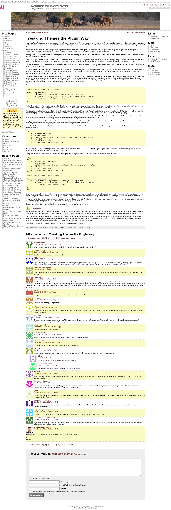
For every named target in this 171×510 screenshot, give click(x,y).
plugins (45, 227)
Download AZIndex (8, 132)
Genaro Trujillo (40, 333)
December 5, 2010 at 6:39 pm (44, 252)
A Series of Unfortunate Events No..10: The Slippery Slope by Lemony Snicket (12, 189)
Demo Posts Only (9, 176)
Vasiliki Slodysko (41, 242)
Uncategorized (8, 149)
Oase (36, 290)
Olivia (40, 356)
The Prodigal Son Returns (12, 161)
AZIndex (6, 36)
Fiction (5, 143)
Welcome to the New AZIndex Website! (10, 173)
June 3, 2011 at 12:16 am (42, 269)
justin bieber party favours (44, 418)
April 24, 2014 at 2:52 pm (46, 358)
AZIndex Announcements (11, 141)
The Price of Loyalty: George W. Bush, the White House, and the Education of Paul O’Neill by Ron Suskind (13, 182)
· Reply (58, 244)
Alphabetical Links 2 (11, 78)
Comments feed (155, 50)
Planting (37, 315)
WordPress (7, 151)
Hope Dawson (39, 277)
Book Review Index (10, 56)
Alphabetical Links (10, 76)
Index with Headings (11, 72)
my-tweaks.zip (36, 208)
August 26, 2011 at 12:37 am (44, 317)
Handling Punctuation (11, 80)
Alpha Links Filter (11, 102)
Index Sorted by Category (12, 62)
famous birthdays (41, 381)
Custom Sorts (8, 94)
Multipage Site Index (11, 54)
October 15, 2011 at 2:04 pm (43, 429)
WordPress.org (155, 52)
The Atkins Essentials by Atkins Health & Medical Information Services (11, 200)
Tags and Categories (11, 88)
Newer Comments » (68, 238)
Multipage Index (9, 82)
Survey (6, 44)
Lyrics (36, 306)
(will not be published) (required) (73, 485)
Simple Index (8, 68)
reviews (5, 147)
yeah (36, 391)
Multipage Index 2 (10, 84)
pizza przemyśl (40, 325)
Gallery (5, 50)
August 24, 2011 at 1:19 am (43, 307)
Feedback (7, 46)
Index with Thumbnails (11, 64)
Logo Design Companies (44, 410)
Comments (166, 5)
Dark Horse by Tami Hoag (12, 193)
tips (55, 227)
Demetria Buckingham (43, 268)
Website (63, 488)
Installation (8, 40)
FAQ (5, 42)
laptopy (37, 298)
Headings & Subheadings (12, 90)
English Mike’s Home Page (159, 36)
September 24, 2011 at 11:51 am (45, 334)
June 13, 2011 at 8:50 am (42, 279)
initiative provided (45, 364)
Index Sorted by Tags (11, 60)
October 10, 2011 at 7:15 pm (43, 411)
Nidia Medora (39, 258)
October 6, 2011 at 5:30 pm (43, 373)
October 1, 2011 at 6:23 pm (43, 350)
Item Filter (8, 98)
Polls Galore (7, 170)
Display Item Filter (11, 100)
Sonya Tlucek (39, 250)
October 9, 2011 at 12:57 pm (43, 402)
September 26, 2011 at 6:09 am (44, 342)
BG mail (37, 348)
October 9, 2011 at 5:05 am (43, 392)
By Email (155, 5)
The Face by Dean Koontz (12, 178)
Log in (152, 46)
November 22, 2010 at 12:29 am (45, 244)
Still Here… (7, 159)
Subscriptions (8, 48)
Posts (146, 5)
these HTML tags (44, 478)
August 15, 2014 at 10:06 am (47, 365)
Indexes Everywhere (11, 92)
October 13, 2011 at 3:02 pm (43, 419)
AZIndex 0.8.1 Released (11, 168)
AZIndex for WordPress (49, 6)
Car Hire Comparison (42, 400)
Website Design (40, 340)
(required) (65, 482)
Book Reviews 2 (9, 58)
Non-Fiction (7, 145)
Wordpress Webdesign (43, 427)
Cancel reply (81, 454)
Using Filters (8, 96)
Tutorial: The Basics (10, 66)
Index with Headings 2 (11, 74)
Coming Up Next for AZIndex (13, 163)
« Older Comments (33, 238)
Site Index (7, 52)
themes (51, 227)
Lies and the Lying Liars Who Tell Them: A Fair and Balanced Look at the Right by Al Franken (12, 217)
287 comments (87, 227)
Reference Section (9, 86)
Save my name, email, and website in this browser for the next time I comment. (58, 492)
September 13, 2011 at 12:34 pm (45, 327)
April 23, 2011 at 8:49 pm (42, 260)
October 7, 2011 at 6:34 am (43, 383)
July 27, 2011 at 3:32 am (42, 300)
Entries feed (154, 48)
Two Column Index (10, 70)
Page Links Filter (10, 104)
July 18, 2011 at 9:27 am (42, 292)
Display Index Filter (11, 106)
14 (58, 238)
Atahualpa (93, 508)
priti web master (62, 453)
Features (7, 38)
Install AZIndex (155, 38)
